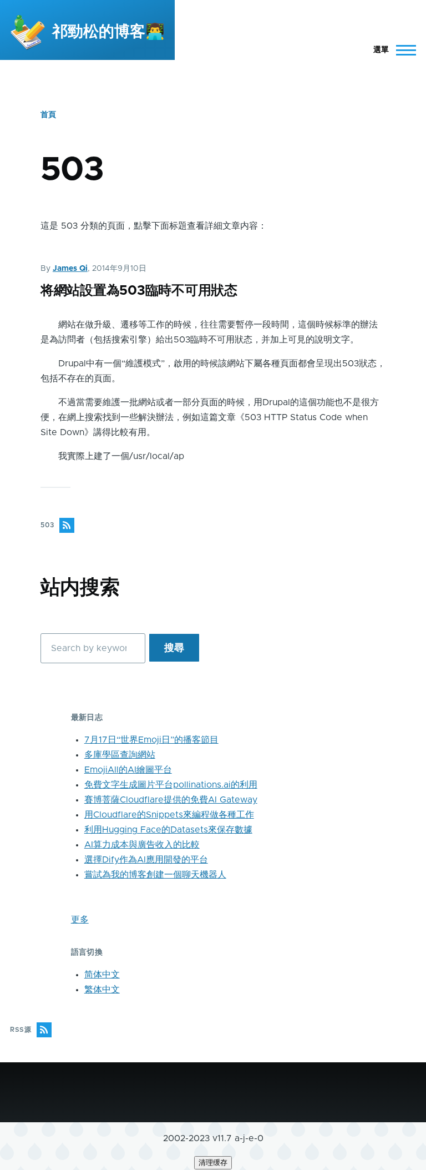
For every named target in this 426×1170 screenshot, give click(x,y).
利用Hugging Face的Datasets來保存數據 (168, 829)
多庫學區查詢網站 (119, 754)
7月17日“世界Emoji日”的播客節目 (151, 739)
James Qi (70, 269)
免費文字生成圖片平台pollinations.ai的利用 (170, 784)
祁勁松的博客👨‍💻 (108, 32)
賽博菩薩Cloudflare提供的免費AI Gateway (170, 799)
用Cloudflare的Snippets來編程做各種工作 (169, 814)
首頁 (48, 115)
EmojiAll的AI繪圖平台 (128, 769)
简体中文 (102, 974)
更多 (80, 919)
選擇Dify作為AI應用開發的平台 (146, 859)
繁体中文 (102, 989)
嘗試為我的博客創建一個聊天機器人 (155, 874)
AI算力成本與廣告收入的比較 (142, 844)
